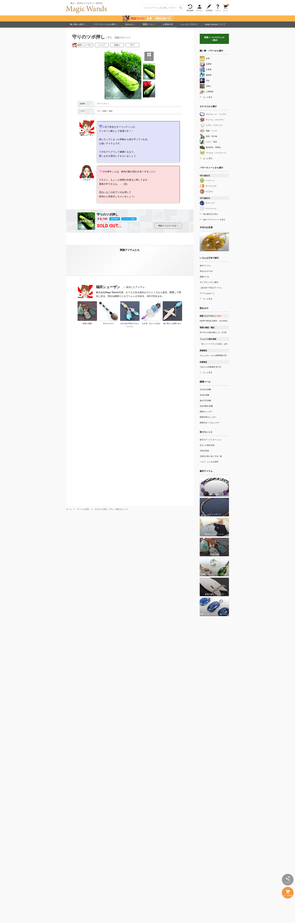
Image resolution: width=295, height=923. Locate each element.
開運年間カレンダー (208, 417)
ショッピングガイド (189, 24)
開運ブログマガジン (210, 316)
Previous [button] (108, 74)
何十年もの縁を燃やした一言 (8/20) (214, 332)
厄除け (117, 45)
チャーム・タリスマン (215, 120)
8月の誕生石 (205, 176)
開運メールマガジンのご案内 (214, 38)
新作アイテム (205, 266)
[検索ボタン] (181, 8)
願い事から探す (77, 24)
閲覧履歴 (190, 10)
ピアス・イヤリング (214, 125)
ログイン (199, 10)
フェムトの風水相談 (208, 339)
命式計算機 (204, 395)
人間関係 (209, 92)
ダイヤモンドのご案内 (209, 282)
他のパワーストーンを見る (214, 220)
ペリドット (210, 180)
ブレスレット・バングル (216, 114)
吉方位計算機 (205, 389)
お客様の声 (168, 24)
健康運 (208, 75)
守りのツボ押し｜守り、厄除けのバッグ (111, 509)
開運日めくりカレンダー (210, 423)
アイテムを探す (83, 509)
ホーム (69, 509)
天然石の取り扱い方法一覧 (211, 456)
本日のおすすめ (206, 271)
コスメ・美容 (211, 142)
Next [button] (137, 74)
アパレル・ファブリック (216, 153)
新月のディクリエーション (211, 440)
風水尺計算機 (205, 400)
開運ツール (148, 24)
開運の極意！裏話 (207, 327)
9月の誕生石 (205, 198)
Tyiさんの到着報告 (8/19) (210, 367)
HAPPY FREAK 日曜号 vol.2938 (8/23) (214, 321)
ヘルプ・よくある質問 (209, 462)
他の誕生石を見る (210, 214)
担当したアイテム (135, 287)
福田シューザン (84, 45)
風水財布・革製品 (213, 147)
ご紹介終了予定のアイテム (211, 288)
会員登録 (209, 10)
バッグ (101, 45)
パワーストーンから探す (105, 24)
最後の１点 (204, 277)
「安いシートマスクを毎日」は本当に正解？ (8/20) (214, 344)
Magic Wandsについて (215, 24)
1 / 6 (149, 58)
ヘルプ (217, 10)
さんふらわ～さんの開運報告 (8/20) (214, 355)
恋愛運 (208, 64)
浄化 (208, 81)
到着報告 (203, 362)
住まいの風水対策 (207, 445)
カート (225, 7)
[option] (122, 74)
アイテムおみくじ (207, 293)
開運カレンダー (206, 412)
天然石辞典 (204, 451)
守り (132, 45)
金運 (208, 58)
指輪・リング (211, 131)
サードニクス (211, 186)
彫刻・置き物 (211, 136)
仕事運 (208, 69)
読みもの (129, 24)
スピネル (209, 191)
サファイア (210, 203)
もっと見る (207, 97)
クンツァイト (211, 208)
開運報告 (203, 350)
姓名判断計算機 (206, 406)
